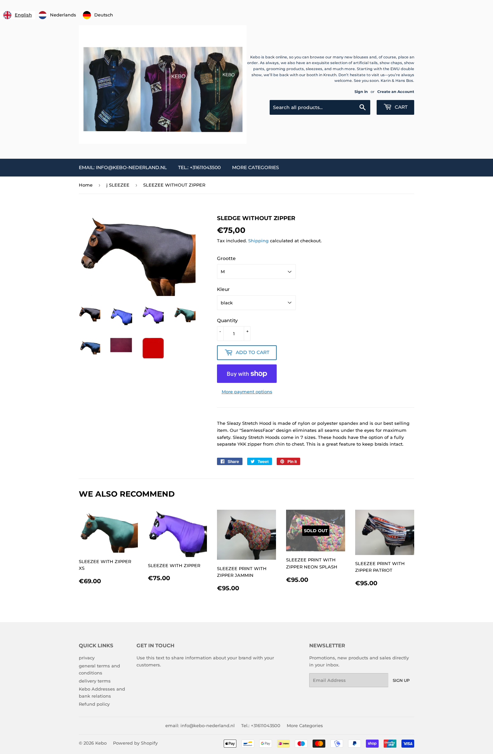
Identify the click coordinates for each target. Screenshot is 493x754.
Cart (400, 107)
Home (86, 185)
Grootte (226, 258)
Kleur (223, 289)
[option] (57, 15)
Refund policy (94, 704)
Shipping (258, 240)
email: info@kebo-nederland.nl (123, 167)
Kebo (101, 743)
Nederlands (63, 14)
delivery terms (95, 681)
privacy (87, 657)
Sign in (361, 91)
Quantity (227, 320)
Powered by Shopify (135, 743)
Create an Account (395, 91)
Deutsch (103, 14)
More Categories (255, 167)
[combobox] (17, 15)
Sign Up (401, 680)
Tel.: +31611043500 (199, 167)
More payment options (247, 391)
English (23, 14)
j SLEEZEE (117, 185)
